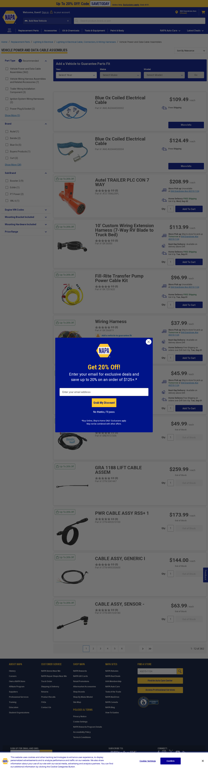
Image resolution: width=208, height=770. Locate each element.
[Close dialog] (148, 342)
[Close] (202, 760)
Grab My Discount (104, 402)
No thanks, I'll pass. (104, 411)
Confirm (171, 761)
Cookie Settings (148, 761)
